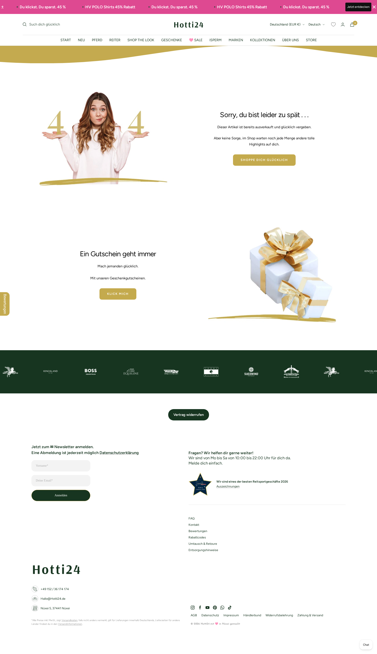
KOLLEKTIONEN (262, 40)
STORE (311, 40)
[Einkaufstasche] (352, 24)
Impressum (231, 615)
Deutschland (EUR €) (285, 24)
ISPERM (215, 40)
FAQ (191, 518)
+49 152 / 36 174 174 (55, 589)
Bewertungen (197, 531)
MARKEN (236, 40)
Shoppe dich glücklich (264, 160)
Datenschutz (210, 615)
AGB (194, 615)
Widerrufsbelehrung (279, 615)
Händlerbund (252, 615)
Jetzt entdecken (358, 7)
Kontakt (193, 525)
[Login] (343, 24)
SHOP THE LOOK (140, 40)
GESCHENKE (171, 40)
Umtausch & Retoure (202, 544)
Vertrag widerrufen (188, 415)
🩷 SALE (195, 40)
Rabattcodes (197, 537)
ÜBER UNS (290, 40)
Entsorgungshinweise (203, 550)
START (65, 40)
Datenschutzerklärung (119, 452)
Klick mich (118, 294)
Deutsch (314, 24)
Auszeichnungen (228, 486)
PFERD (97, 40)
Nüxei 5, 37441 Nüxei (55, 608)
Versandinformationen (70, 624)
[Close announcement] (374, 7)
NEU (81, 40)
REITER (114, 40)
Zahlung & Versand (310, 615)
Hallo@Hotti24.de (53, 599)
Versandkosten (69, 620)
